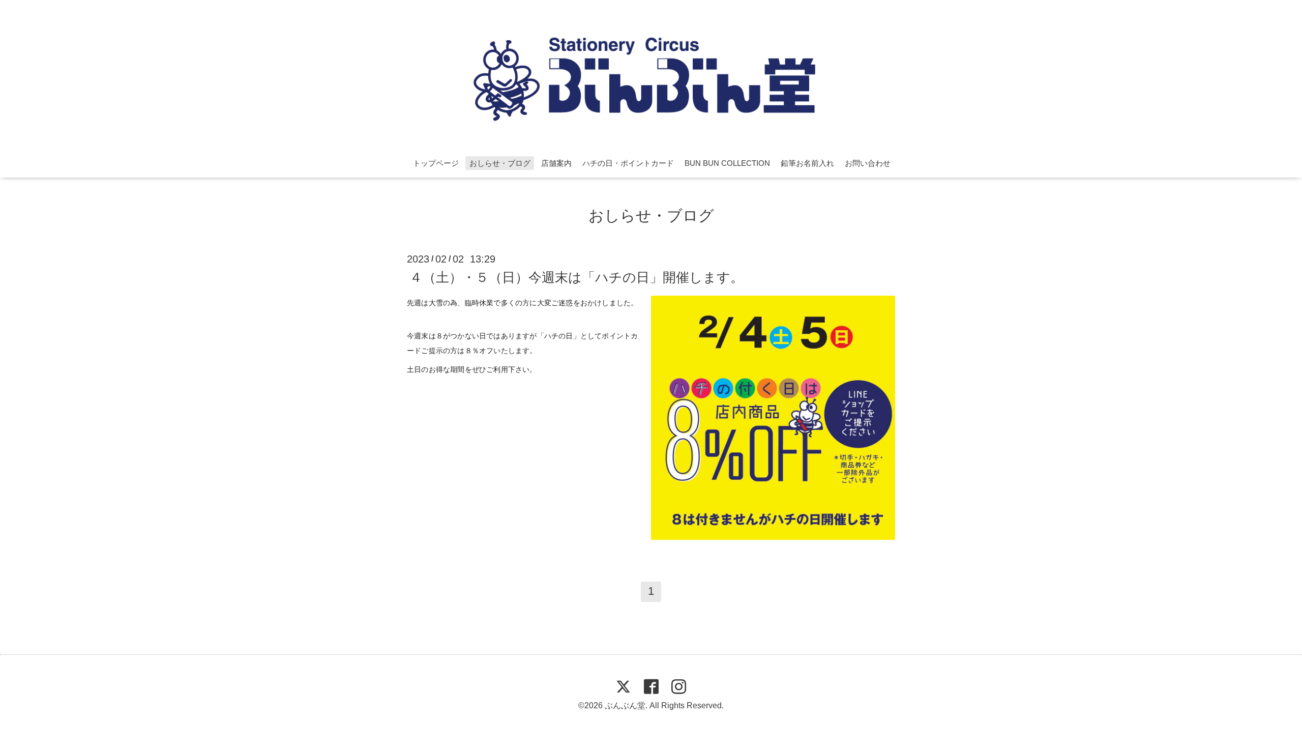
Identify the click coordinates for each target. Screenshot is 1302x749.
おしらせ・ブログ (499, 163)
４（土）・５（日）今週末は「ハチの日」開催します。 (576, 276)
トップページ (436, 163)
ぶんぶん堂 (625, 705)
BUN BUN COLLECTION (727, 163)
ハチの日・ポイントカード (628, 163)
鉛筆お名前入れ (807, 163)
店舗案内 (556, 163)
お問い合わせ (868, 163)
